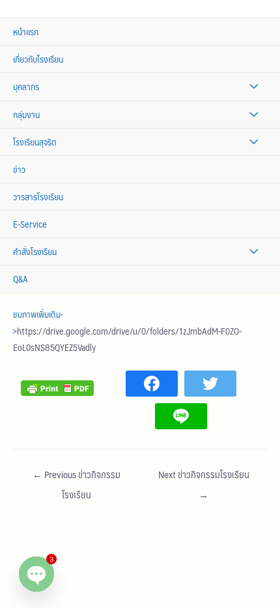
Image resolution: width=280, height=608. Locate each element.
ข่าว (19, 169)
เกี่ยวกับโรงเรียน (38, 59)
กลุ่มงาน (26, 114)
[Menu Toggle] (253, 86)
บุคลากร (26, 86)
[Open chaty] (36, 574)
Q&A (20, 278)
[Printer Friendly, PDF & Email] (57, 387)
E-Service (30, 224)
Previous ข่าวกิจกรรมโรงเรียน (76, 476)
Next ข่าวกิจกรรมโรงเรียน (203, 476)
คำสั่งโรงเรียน (35, 251)
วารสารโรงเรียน (38, 196)
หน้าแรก (25, 31)
